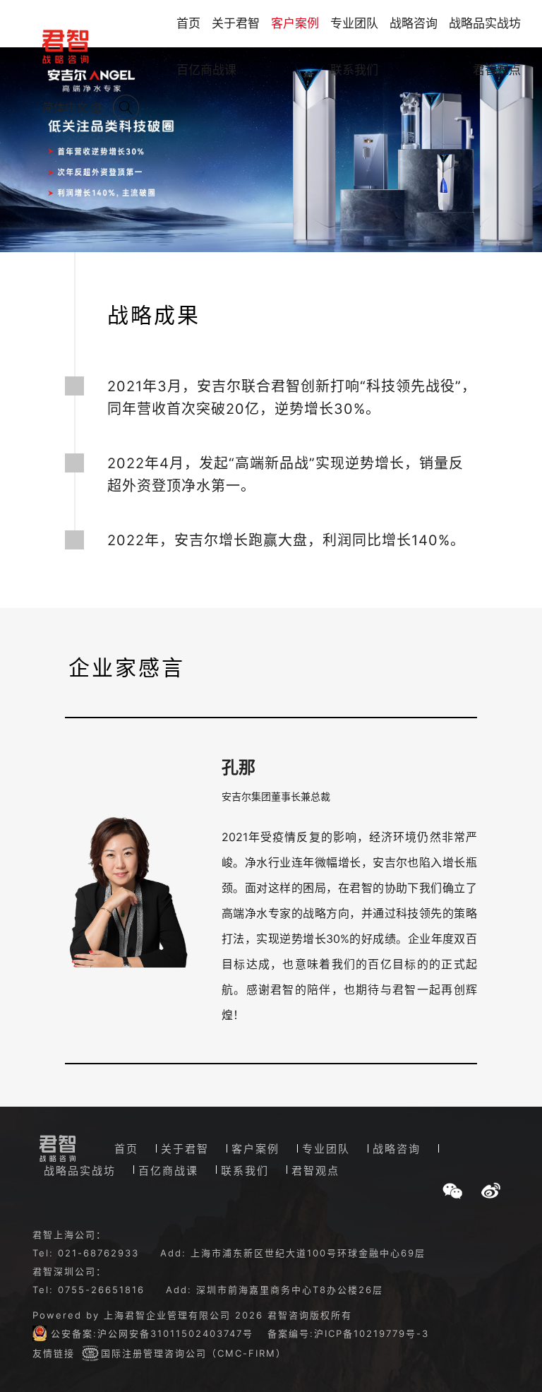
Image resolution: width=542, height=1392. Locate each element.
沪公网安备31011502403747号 (175, 1333)
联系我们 (354, 70)
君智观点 (497, 70)
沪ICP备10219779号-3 (371, 1333)
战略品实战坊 (485, 23)
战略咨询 (414, 23)
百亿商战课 (206, 70)
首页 (188, 23)
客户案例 (295, 23)
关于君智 (236, 23)
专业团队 (354, 23)
